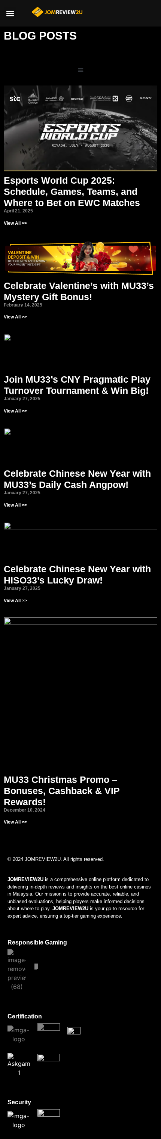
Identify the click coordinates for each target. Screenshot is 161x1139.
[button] (10, 13)
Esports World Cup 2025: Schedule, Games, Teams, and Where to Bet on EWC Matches (72, 191)
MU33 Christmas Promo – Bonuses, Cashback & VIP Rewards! (62, 790)
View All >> (15, 223)
